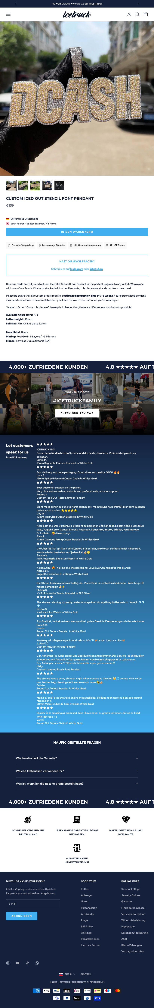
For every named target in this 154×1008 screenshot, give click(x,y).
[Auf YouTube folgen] (18, 963)
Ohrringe (86, 932)
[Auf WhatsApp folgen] (37, 963)
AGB (124, 939)
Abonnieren (21, 915)
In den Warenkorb (77, 231)
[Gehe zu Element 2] (23, 185)
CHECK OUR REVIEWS (77, 413)
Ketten (85, 889)
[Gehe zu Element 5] (59, 185)
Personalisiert (89, 908)
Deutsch (86, 974)
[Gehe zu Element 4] (47, 185)
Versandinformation (133, 914)
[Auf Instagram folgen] (8, 963)
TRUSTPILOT (95, 3)
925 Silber (87, 926)
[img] (91, 444)
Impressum (128, 926)
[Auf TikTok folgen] (27, 963)
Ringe (84, 920)
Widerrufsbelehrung (133, 920)
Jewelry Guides (130, 895)
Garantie (126, 901)
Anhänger (87, 895)
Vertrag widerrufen (132, 951)
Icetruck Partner (90, 945)
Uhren (84, 901)
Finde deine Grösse (133, 908)
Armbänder (87, 914)
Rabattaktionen (90, 939)
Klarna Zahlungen (131, 945)
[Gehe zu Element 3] (35, 185)
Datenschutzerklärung (134, 932)
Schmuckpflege (130, 889)
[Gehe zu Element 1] (11, 185)
